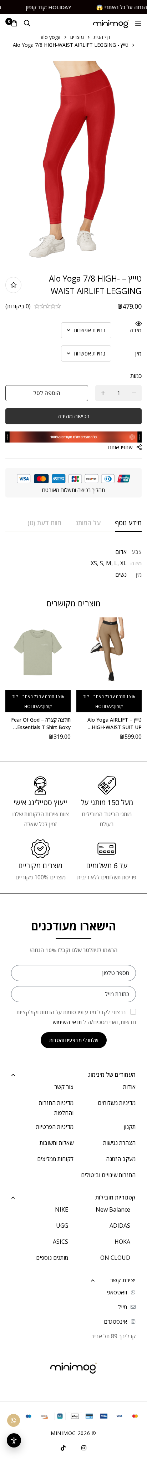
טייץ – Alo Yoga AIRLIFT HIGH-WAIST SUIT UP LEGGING (114, 727)
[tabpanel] (73, 563)
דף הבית (101, 37)
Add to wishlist (13, 285)
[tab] (128, 523)
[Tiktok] (63, 1448)
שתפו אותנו (119, 447)
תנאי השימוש (67, 1022)
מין (138, 353)
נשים (121, 575)
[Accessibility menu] (14, 1440)
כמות (136, 376)
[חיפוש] (27, 23)
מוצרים (77, 37)
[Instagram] (83, 1448)
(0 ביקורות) (18, 306)
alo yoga (51, 37)
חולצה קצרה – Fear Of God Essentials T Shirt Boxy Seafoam (41, 727)
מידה (136, 330)
